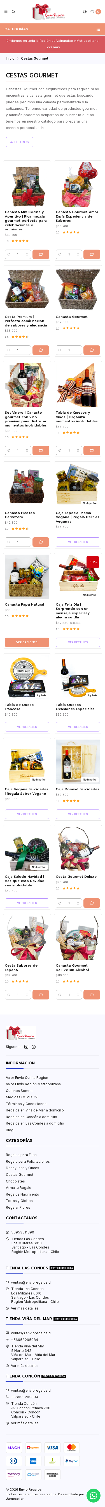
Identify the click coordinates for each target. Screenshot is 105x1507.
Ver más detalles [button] (25, 1308)
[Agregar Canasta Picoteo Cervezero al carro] (40, 542)
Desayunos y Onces (22, 1168)
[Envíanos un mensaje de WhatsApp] (94, 1496)
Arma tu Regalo (18, 1188)
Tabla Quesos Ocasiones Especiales (75, 707)
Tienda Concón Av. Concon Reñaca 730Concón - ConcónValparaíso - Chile (30, 1409)
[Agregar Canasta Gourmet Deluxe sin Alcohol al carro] (91, 994)
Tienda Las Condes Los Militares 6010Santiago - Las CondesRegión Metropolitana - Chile (35, 1245)
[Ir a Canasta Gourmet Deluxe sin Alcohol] (78, 938)
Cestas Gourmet (19, 1174)
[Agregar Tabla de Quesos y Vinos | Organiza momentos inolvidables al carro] (91, 450)
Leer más (52, 47)
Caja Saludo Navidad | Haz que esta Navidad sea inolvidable (25, 881)
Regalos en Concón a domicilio (31, 1117)
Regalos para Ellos (21, 1155)
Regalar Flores (18, 1207)
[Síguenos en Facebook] (33, 1047)
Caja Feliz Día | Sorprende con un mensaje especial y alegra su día (73, 611)
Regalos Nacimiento (22, 1194)
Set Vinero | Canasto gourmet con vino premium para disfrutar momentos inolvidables (26, 419)
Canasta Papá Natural (24, 604)
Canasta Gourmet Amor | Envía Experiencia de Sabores (78, 216)
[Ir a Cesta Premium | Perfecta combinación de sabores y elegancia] (27, 289)
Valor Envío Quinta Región (27, 1078)
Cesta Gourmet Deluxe (76, 876)
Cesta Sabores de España (21, 967)
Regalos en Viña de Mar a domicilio (35, 1110)
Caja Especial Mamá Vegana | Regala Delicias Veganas (77, 517)
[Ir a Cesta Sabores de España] (27, 938)
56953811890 (22, 1232)
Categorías (16, 29)
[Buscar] (13, 11)
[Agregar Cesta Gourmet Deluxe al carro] (91, 903)
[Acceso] (85, 11)
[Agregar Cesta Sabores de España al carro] (40, 994)
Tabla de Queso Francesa (19, 707)
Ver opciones (27, 642)
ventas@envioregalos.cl (31, 1282)
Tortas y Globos (19, 1201)
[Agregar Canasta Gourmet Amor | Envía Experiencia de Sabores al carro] (91, 254)
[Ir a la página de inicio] (49, 12)
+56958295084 (24, 1340)
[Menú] (6, 11)
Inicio (10, 58)
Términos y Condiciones (26, 1104)
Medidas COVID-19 (22, 1097)
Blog (9, 1130)
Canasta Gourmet (72, 316)
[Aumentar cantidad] (27, 254)
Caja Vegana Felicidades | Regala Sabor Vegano (26, 791)
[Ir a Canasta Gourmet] (78, 289)
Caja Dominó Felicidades (77, 789)
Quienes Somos (19, 1091)
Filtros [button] (21, 142)
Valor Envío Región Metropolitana (33, 1084)
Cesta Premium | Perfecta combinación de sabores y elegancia (26, 321)
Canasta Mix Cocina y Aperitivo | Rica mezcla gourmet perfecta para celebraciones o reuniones (26, 221)
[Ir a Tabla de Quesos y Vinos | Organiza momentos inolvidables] (78, 385)
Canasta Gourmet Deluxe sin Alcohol (72, 967)
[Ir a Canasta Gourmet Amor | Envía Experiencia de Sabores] (78, 184)
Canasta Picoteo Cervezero (20, 515)
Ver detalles (78, 541)
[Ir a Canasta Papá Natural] (27, 577)
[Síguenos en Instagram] (26, 1047)
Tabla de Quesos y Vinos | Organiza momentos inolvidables (77, 417)
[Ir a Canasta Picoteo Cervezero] (27, 485)
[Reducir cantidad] (9, 254)
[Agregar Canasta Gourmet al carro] (91, 350)
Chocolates (15, 1181)
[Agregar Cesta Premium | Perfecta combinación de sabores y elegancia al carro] (40, 350)
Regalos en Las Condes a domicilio (35, 1123)
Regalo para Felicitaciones (28, 1161)
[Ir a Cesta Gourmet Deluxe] (78, 849)
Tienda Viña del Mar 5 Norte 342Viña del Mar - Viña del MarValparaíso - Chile (33, 1352)
